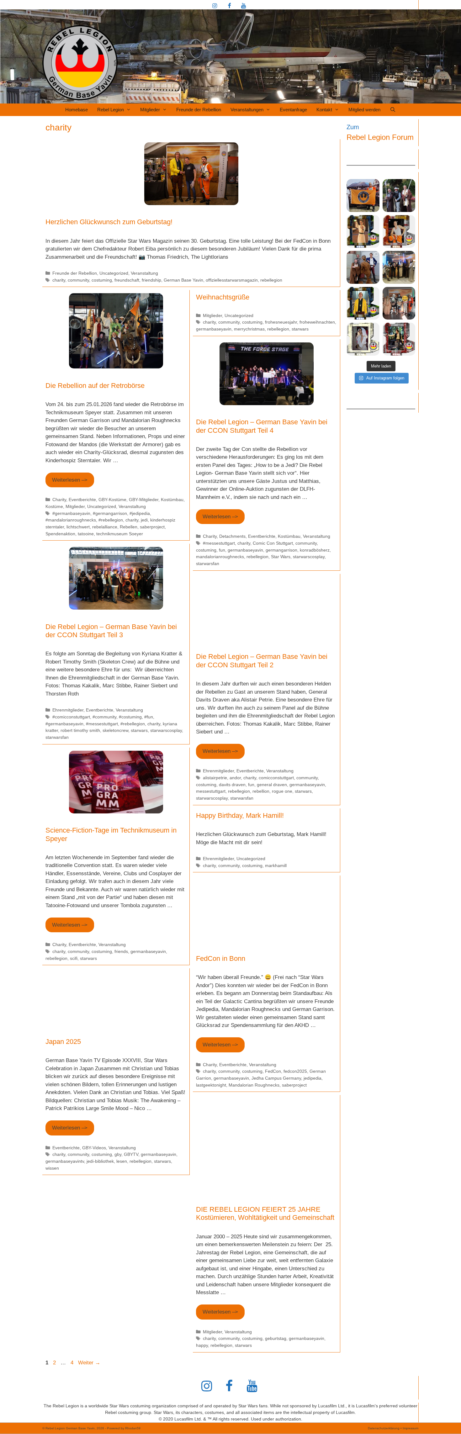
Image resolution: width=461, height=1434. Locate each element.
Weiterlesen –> (69, 480)
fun (222, 550)
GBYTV (131, 1154)
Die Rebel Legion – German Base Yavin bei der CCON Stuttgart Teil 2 (261, 661)
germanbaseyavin (213, 328)
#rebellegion (110, 519)
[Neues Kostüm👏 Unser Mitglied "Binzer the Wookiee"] (399, 231)
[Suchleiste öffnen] (392, 109)
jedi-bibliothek (100, 1161)
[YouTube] (243, 6)
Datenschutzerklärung (384, 1428)
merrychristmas (249, 328)
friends (121, 951)
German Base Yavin (183, 280)
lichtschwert (78, 526)
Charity (59, 499)
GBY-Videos (94, 1147)
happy (202, 1345)
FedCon (273, 1071)
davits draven (232, 784)
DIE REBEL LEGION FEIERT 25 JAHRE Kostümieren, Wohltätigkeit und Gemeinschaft (265, 1213)
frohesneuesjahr (281, 322)
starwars (300, 328)
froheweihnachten (317, 322)
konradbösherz (315, 550)
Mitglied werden (364, 109)
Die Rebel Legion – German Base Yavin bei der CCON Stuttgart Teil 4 (261, 426)
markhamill (276, 865)
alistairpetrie (215, 777)
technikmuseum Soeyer (119, 533)
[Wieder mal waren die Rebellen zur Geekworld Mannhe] (399, 267)
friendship (151, 280)
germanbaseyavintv (64, 1161)
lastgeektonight (211, 1084)
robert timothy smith (80, 730)
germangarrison (281, 550)
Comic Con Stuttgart (273, 543)
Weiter (89, 1363)
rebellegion (271, 280)
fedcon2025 (295, 1071)
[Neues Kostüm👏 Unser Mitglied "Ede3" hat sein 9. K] (399, 339)
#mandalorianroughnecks (70, 519)
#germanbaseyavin (71, 513)
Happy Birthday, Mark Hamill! (240, 815)
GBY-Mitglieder (143, 499)
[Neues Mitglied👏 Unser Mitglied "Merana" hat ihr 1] (363, 231)
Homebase (76, 109)
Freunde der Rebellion (198, 109)
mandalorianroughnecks (220, 556)
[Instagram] (215, 6)
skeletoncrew (115, 730)
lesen (121, 1161)
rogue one (282, 791)
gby (117, 1154)
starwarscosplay (309, 556)
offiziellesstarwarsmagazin (232, 280)
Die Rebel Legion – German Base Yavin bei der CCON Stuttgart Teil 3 (111, 631)
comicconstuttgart (276, 777)
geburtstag (275, 1338)
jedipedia (312, 1078)
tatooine (86, 533)
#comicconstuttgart (71, 716)
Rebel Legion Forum (380, 137)
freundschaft (126, 280)
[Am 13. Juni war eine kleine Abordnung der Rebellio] (363, 267)
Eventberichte (82, 499)
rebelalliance (104, 526)
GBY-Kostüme (112, 499)
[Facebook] (229, 6)
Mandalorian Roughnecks (254, 1084)
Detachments (232, 536)
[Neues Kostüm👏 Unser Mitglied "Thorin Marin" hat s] (363, 303)
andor (235, 777)
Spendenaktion (60, 533)
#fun (148, 716)
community (78, 280)
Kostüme (54, 506)
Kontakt (324, 109)
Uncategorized (113, 273)
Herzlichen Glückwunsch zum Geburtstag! (108, 222)
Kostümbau (172, 499)
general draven (272, 784)
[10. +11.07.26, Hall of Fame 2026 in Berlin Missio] (399, 195)
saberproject (152, 526)
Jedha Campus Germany (276, 1078)
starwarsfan (207, 563)
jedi (144, 519)
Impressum (410, 1428)
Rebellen (128, 526)
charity (58, 280)
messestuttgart (210, 791)
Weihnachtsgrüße (222, 297)
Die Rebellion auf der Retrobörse (95, 385)
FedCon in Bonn (220, 958)
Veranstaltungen (246, 109)
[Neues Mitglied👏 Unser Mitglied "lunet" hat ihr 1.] (363, 339)
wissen (52, 1168)
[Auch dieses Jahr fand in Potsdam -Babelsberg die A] (363, 195)
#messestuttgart (219, 543)
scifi (73, 958)
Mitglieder (150, 109)
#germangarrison (110, 513)
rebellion (260, 791)
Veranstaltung (144, 273)
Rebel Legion (110, 109)
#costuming (130, 716)
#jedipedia (140, 513)
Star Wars (280, 556)
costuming (102, 280)
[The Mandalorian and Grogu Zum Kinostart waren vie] (399, 303)
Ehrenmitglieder (67, 709)
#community (104, 716)
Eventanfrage (293, 109)
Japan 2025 (63, 1041)
